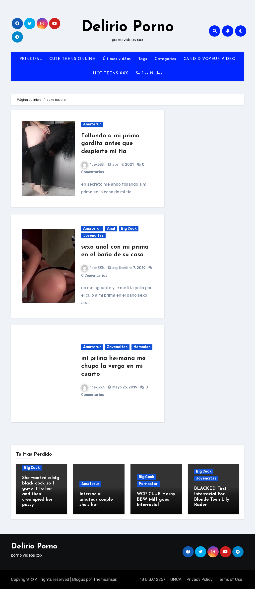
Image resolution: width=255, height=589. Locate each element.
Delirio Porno (127, 27)
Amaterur (92, 124)
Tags (142, 59)
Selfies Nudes (149, 73)
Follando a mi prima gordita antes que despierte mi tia (110, 143)
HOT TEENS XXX (110, 73)
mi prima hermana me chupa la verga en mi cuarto (113, 366)
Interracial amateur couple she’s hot (96, 499)
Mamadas (141, 347)
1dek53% (97, 164)
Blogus (78, 579)
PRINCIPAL (30, 59)
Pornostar (148, 484)
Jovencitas (93, 235)
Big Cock (128, 228)
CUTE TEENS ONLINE (72, 59)
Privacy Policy (200, 579)
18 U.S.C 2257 (152, 579)
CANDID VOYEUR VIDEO (210, 59)
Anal (111, 228)
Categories (165, 59)
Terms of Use (230, 579)
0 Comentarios (94, 275)
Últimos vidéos (117, 59)
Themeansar (104, 579)
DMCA (176, 579)
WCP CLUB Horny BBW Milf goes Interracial (156, 499)
